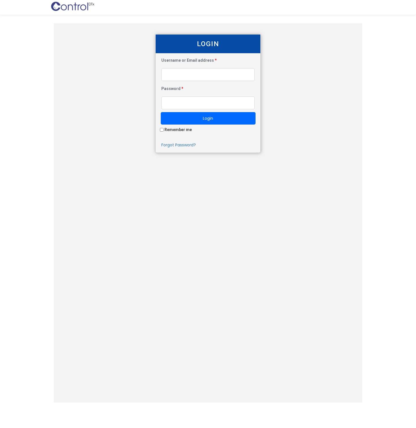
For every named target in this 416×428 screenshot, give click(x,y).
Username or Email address (189, 60)
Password (172, 88)
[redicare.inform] (73, 7)
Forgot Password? (178, 145)
